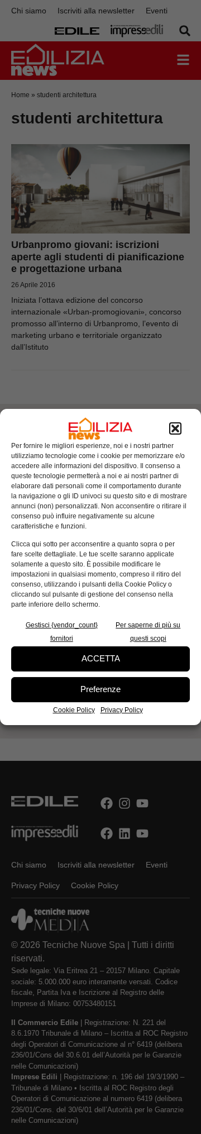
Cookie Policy (74, 710)
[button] (175, 428)
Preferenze (100, 689)
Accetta (101, 658)
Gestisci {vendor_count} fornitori (62, 631)
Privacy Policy (121, 710)
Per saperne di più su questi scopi (148, 631)
